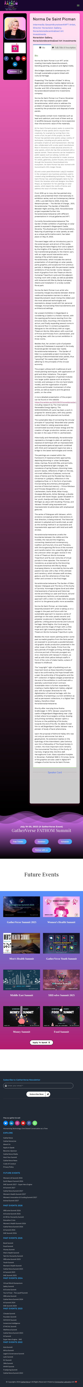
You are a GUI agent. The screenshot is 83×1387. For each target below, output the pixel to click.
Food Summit (61, 1031)
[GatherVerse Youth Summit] (61, 934)
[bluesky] (5, 1123)
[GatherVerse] (11, 1104)
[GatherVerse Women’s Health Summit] (61, 897)
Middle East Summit (21, 995)
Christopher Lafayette (62, 1382)
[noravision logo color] (15, 43)
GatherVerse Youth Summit (61, 958)
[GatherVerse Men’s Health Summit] (21, 934)
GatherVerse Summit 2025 (21, 922)
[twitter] (12, 58)
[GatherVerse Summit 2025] (21, 897)
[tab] (42, 47)
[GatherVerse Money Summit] (21, 1007)
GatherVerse (25, 1382)
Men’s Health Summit (21, 958)
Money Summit (21, 1031)
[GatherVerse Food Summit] (61, 1007)
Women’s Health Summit (61, 922)
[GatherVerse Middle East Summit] (21, 970)
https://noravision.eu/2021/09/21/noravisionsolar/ (55, 402)
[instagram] (18, 58)
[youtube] (23, 58)
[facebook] (6, 58)
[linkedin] (15, 64)
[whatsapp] (34, 1123)
